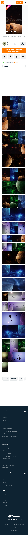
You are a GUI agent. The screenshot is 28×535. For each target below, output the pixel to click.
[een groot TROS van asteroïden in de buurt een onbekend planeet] (9, 126)
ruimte (6, 479)
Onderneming (6, 524)
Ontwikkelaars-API (7, 529)
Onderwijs (5, 526)
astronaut (13, 479)
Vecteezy (4, 518)
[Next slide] (21, 479)
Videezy (4, 521)
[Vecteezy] (2, 2)
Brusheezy (5, 515)
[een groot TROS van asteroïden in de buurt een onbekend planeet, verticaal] (14, 102)
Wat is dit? (16, 62)
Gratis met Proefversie (14, 50)
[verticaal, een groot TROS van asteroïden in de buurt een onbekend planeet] (6, 102)
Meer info (6, 66)
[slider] (11, 31)
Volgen (22, 44)
